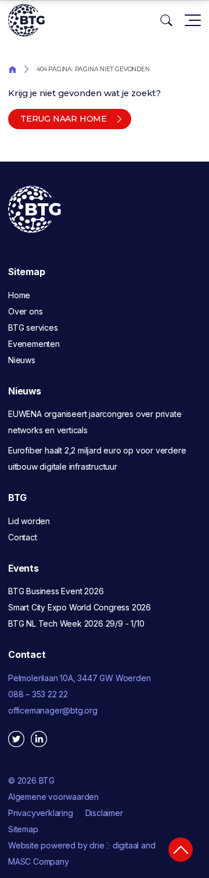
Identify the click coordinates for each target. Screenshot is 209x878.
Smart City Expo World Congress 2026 (79, 607)
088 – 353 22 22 (38, 694)
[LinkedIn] (39, 739)
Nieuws (21, 360)
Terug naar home (63, 119)
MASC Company (38, 861)
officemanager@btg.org (53, 710)
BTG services (33, 327)
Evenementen (34, 344)
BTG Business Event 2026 (55, 591)
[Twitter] (16, 739)
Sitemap (23, 829)
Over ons (25, 311)
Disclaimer (104, 813)
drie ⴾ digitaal (114, 845)
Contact (22, 537)
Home (12, 68)
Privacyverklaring (40, 813)
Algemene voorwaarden (53, 797)
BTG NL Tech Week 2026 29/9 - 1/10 (76, 623)
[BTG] (26, 20)
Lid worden (29, 521)
